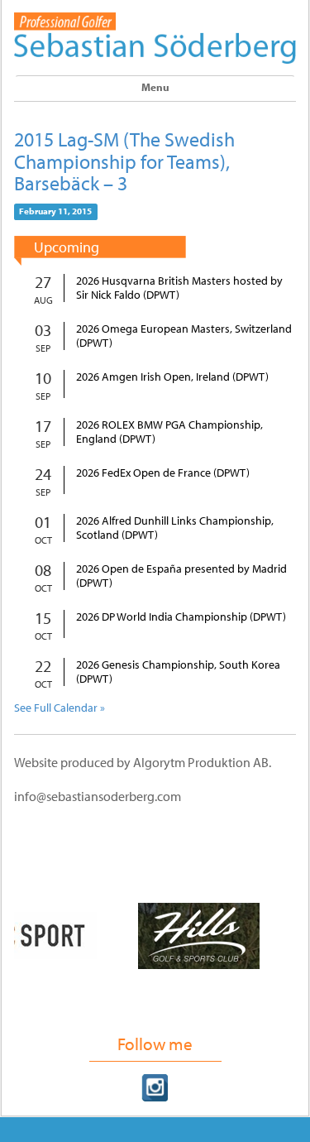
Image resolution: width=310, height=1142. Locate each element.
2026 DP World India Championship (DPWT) (181, 617)
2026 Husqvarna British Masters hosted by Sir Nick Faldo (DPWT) (179, 288)
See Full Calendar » (59, 707)
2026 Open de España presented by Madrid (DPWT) (181, 576)
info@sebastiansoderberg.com (97, 796)
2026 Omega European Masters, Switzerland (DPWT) (184, 336)
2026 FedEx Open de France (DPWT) (163, 473)
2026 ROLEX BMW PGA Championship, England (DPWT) (169, 432)
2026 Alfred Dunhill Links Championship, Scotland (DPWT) (175, 528)
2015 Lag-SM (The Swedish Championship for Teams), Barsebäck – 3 (124, 161)
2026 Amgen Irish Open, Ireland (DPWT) (172, 377)
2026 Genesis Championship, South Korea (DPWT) (178, 672)
